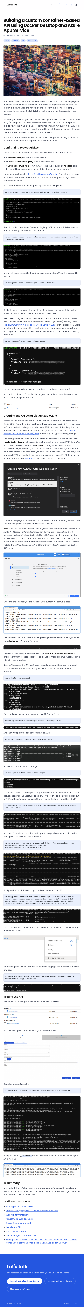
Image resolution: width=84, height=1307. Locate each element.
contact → (65, 5)
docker (15, 41)
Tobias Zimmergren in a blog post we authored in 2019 (29, 325)
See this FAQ (30, 458)
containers (32, 41)
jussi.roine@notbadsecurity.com (24, 1281)
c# (23, 41)
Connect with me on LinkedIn (60, 1281)
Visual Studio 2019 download (19, 1219)
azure (7, 41)
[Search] (76, 5)
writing (52, 5)
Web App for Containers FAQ (19, 1206)
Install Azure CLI (13, 1227)
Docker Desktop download (18, 1223)
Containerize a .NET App (17, 1231)
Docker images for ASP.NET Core (21, 1235)
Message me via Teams (20, 1289)
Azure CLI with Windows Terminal (43, 174)
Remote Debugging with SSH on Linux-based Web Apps (32, 1210)
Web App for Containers (17, 1215)
